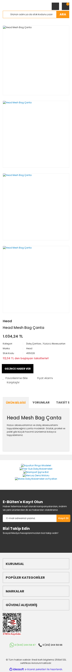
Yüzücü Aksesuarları (54, 343)
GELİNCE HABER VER (18, 369)
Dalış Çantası (33, 343)
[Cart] (65, 6)
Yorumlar (41, 402)
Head (7, 321)
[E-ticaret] (35, 669)
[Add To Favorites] (15, 378)
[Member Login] (55, 6)
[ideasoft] (16, 669)
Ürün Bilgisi (16, 403)
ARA (63, 14)
